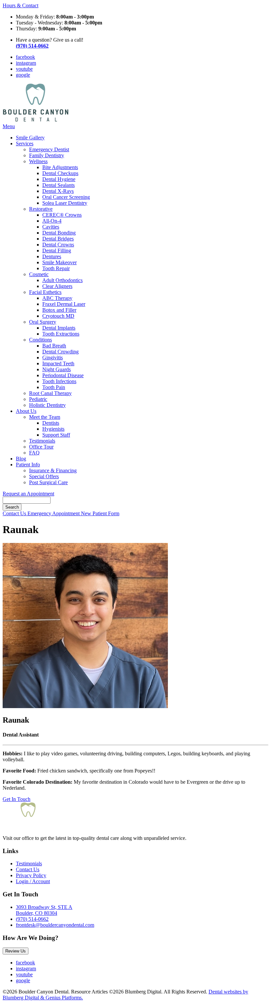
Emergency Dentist (49, 149)
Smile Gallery (30, 137)
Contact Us (15, 513)
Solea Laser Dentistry (64, 203)
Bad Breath (54, 345)
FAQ (34, 452)
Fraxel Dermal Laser (63, 304)
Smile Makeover (59, 262)
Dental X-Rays (58, 191)
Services (24, 143)
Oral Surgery (42, 322)
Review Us (15, 951)
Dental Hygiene (58, 179)
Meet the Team (44, 417)
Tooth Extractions (60, 334)
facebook (25, 57)
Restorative (41, 209)
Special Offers (44, 476)
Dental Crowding (60, 351)
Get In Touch (16, 799)
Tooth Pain (53, 387)
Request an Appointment (28, 493)
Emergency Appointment (54, 513)
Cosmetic (39, 274)
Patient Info (28, 464)
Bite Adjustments (60, 167)
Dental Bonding (59, 232)
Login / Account (33, 881)
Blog (21, 458)
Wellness (38, 161)
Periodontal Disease (63, 375)
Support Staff (56, 435)
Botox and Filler (59, 310)
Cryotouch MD (58, 316)
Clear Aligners (57, 286)
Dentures (51, 256)
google (23, 75)
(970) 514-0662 (32, 919)
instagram (26, 63)
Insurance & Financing (53, 470)
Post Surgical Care (48, 482)
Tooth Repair (56, 268)
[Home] (36, 120)
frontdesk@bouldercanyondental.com (55, 925)
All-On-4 (51, 221)
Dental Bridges (58, 238)
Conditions (40, 339)
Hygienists (53, 429)
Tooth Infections (59, 381)
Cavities (50, 227)
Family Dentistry (46, 155)
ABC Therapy (57, 298)
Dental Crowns (58, 244)
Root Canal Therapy (50, 393)
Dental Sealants (58, 185)
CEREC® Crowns (62, 215)
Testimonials (42, 441)
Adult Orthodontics (62, 280)
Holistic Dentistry (47, 405)
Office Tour (41, 446)
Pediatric (38, 399)
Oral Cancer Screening (66, 197)
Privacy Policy (31, 875)
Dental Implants (58, 328)
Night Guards (56, 369)
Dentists (50, 423)
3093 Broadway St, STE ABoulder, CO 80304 (44, 910)
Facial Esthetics (45, 292)
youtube (24, 69)
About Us (26, 411)
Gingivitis (52, 357)
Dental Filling (56, 250)
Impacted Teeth (58, 363)
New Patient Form (100, 513)
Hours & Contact (20, 5)
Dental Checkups (60, 173)
